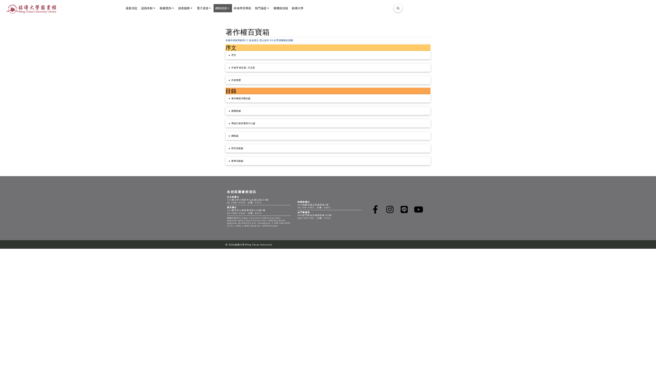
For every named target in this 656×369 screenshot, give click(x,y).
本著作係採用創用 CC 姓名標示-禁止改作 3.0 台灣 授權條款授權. (259, 40)
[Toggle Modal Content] (398, 8)
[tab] (328, 55)
